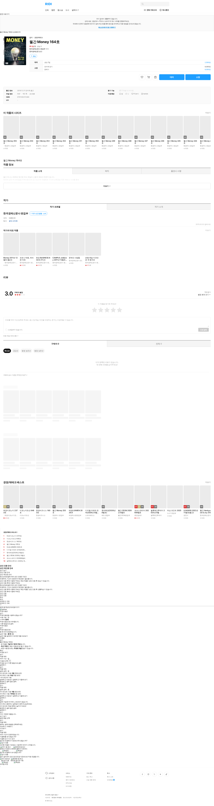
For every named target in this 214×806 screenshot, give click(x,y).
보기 (1, 716)
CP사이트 (69, 783)
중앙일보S (138, 515)
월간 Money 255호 (10, 142)
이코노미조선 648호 (27, 511)
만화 (47, 10)
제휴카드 (68, 777)
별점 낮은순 (39, 351)
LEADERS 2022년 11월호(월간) (191, 511)
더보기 (208, 113)
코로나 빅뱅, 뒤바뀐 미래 (26, 259)
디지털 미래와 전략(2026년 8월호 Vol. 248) (92, 511)
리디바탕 (68, 786)
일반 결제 (13, 681)
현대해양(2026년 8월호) (108, 511)
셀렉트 (74, 10)
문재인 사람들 (74, 258)
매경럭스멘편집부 (75, 515)
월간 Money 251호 (75, 142)
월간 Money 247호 (141, 142)
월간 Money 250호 (92, 142)
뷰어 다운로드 (70, 780)
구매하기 (9, 726)
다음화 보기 (4, 739)
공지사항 (51, 778)
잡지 (31, 37)
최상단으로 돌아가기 (12, 607)
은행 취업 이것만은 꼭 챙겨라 (92, 259)
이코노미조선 (24, 515)
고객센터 (51, 773)
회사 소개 (110, 777)
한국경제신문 (34, 51)
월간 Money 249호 (108, 142)
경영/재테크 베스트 (10, 532)
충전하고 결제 (4, 681)
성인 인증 (3, 594)
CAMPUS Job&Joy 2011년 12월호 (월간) (59, 259)
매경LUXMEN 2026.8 (75, 511)
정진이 (186, 515)
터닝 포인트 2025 (174, 510)
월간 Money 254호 (26, 142)
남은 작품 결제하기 (6, 636)
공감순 (16, 351)
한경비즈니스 (40, 515)
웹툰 (53, 10)
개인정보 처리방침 (56, 797)
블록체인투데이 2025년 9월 (158, 511)
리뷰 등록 (203, 330)
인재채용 (110, 780)
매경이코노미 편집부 (12, 515)
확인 (1, 650)
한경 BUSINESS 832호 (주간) (43, 259)
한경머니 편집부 (10, 146)
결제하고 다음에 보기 (20, 679)
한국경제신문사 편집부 (37, 49)
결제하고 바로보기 (6, 679)
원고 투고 (89, 777)
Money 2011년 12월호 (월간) (10, 259)
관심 (34, 56)
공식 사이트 (13, 221)
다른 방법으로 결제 (6, 624)
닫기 (4, 716)
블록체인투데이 (156, 515)
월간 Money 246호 (157, 142)
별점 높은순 (26, 351)
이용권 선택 (4, 661)
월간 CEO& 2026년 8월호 (125, 511)
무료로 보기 (4, 663)
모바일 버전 (4, 764)
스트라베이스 (90, 515)
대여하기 (3, 726)
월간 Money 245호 (174, 142)
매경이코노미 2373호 (10, 511)
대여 (172, 77)
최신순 (7, 351)
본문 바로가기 (4, 14)
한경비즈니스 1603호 (43, 511)
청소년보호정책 (67, 797)
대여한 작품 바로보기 (20, 636)
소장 (198, 77)
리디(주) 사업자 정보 (51, 795)
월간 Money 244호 (190, 142)
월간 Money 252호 (59, 142)
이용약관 (47, 797)
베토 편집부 (106, 515)
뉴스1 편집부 (171, 513)
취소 (1, 597)
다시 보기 (11, 739)
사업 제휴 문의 (91, 780)
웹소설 (60, 10)
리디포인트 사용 (5, 677)
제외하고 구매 (4, 601)
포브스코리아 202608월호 (141, 511)
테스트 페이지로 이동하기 (107, 27)
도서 (67, 10)
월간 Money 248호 (124, 142)
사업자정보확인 (77, 797)
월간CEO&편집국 (124, 515)
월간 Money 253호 (42, 142)
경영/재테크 (38, 37)
